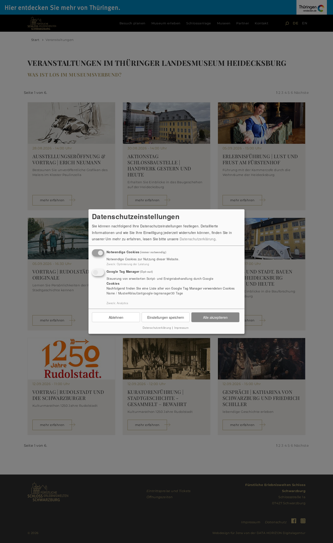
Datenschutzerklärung (197, 238)
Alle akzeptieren (215, 317)
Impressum (181, 328)
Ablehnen (116, 317)
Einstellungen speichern (165, 317)
